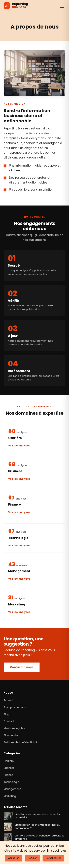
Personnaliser (53, 858)
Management (12, 789)
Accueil (8, 700)
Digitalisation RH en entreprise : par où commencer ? (37, 826)
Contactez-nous (21, 667)
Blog (6, 714)
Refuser (32, 858)
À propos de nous (15, 707)
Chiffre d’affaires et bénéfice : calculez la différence (39, 837)
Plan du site (11, 735)
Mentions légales (14, 728)
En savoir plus (56, 851)
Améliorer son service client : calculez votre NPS (37, 816)
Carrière (9, 761)
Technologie (11, 782)
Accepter (13, 858)
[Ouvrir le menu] (61, 6)
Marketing (10, 796)
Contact (9, 721)
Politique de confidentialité (20, 742)
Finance (8, 775)
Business (9, 768)
